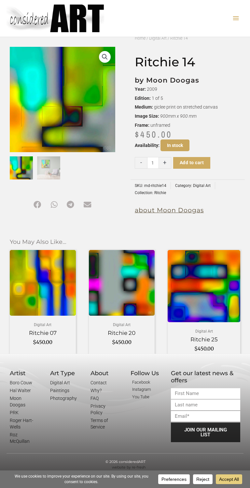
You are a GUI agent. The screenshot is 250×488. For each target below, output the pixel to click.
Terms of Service (99, 423)
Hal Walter (20, 390)
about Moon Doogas (169, 210)
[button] (105, 57)
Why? (96, 390)
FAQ (94, 398)
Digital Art (158, 38)
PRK (14, 412)
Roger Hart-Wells (21, 423)
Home (140, 38)
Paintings (59, 390)
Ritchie (160, 193)
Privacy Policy (97, 409)
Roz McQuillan (20, 438)
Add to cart (192, 162)
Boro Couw (21, 382)
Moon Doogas (17, 401)
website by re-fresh (129, 467)
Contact (98, 382)
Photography (63, 398)
